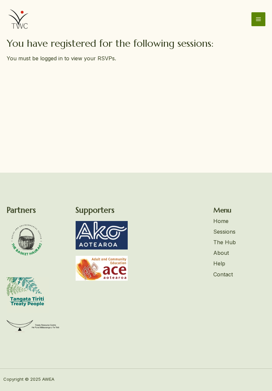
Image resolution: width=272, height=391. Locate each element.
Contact (223, 274)
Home (221, 221)
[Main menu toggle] (258, 19)
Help (219, 263)
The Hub (224, 242)
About (221, 253)
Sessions (224, 231)
